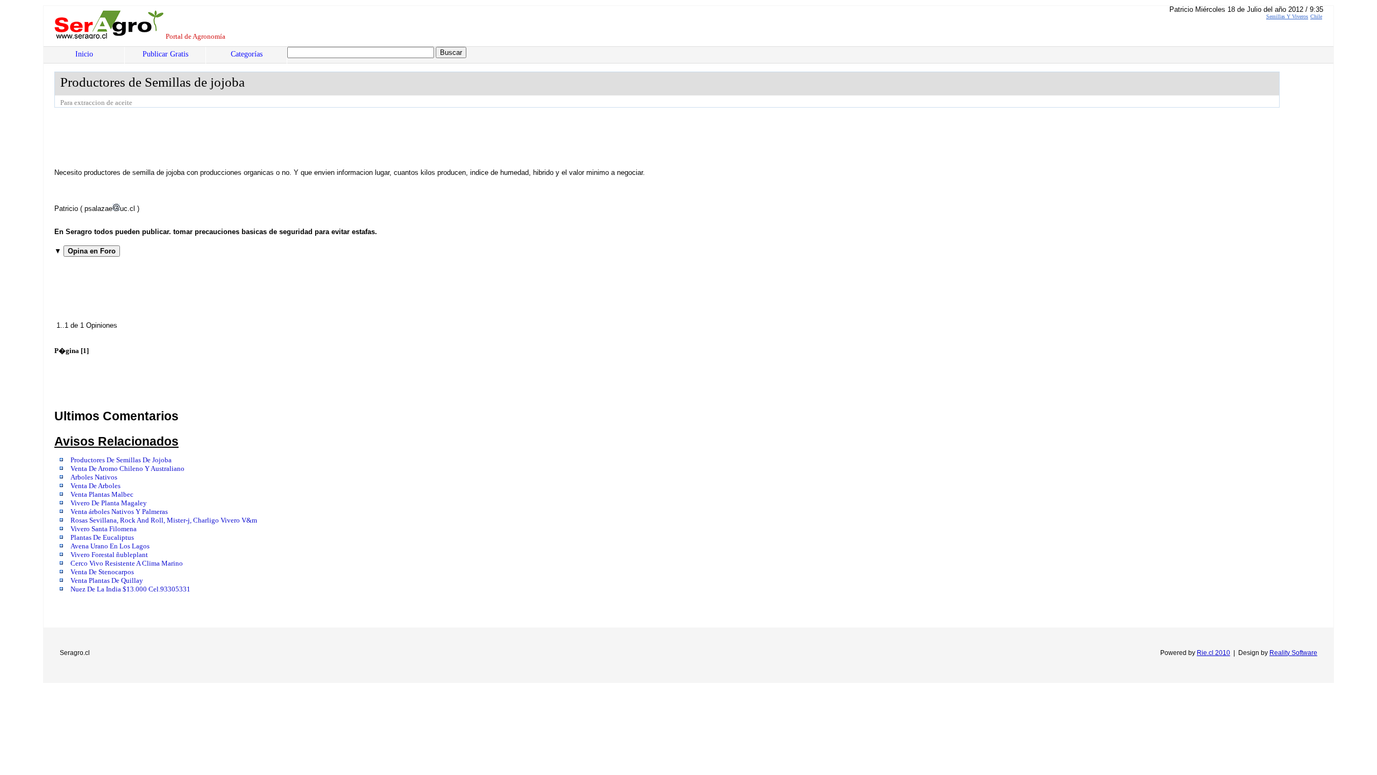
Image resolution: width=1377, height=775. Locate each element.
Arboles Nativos (93, 477)
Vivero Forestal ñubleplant (109, 555)
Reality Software (1293, 653)
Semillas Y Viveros (1287, 16)
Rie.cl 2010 (1213, 653)
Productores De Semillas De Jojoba (121, 460)
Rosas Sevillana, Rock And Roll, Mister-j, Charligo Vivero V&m (163, 520)
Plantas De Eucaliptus (102, 537)
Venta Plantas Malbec (101, 494)
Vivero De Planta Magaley (108, 503)
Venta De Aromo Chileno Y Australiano (127, 469)
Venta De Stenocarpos (102, 572)
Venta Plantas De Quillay (106, 580)
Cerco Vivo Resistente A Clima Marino (126, 563)
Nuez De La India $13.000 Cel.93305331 (130, 589)
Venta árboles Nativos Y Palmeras (119, 512)
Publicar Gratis (165, 54)
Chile (1316, 16)
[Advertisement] (250, 137)
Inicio (84, 54)
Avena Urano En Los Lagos (110, 546)
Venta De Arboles (95, 486)
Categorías (246, 54)
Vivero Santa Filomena (103, 529)
